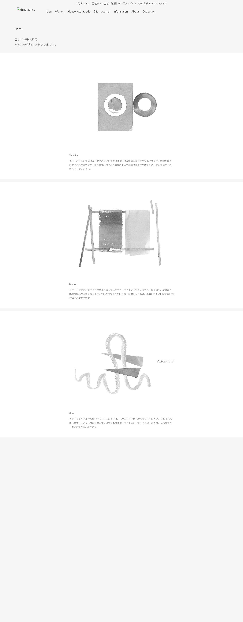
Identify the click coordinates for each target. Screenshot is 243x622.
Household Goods (79, 11)
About (135, 11)
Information (121, 11)
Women (59, 11)
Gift (96, 11)
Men (49, 11)
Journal (105, 11)
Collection (148, 11)
